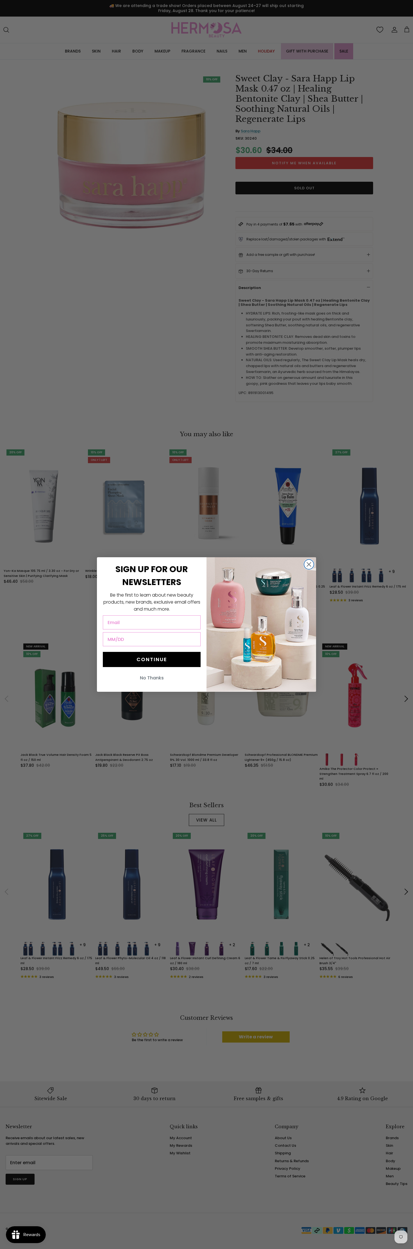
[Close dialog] (309, 564)
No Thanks (152, 678)
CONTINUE (152, 659)
